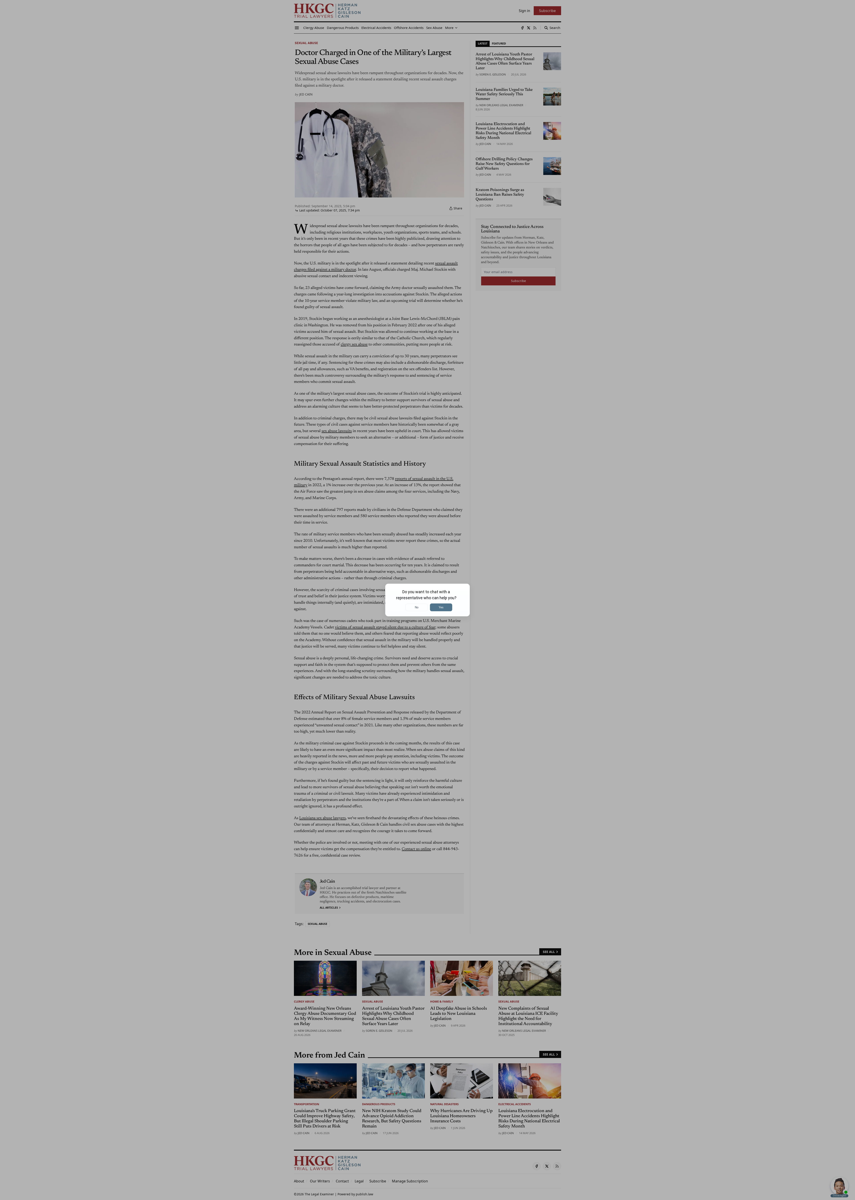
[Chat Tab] (427, 600)
